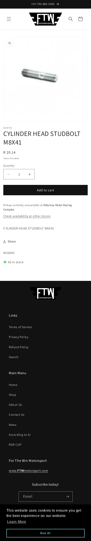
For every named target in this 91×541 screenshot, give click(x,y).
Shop (12, 395)
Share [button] (12, 241)
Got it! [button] (45, 533)
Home (13, 385)
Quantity (8, 165)
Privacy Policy (18, 337)
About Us (15, 405)
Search (14, 357)
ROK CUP (15, 445)
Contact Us (17, 415)
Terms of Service (20, 327)
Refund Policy (18, 347)
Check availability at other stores (26, 216)
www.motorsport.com (28, 470)
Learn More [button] (16, 522)
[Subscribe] (67, 496)
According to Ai (19, 435)
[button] (9, 19)
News (12, 425)
